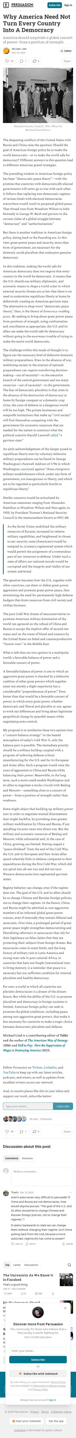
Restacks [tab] (27, 1158)
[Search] (69, 1265)
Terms (45, 1412)
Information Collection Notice (49, 1385)
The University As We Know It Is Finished (28, 1277)
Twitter (37, 1067)
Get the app (56, 1421)
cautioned (27, 469)
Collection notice (61, 1412)
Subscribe (55, 5)
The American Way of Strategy (48, 1040)
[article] (38, 1284)
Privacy (34, 1412)
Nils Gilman (18, 1289)
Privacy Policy (40, 1389)
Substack (19, 1430)
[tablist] (19, 1158)
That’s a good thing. (15, 1284)
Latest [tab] (17, 1265)
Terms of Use (58, 1382)
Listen (68, 50)
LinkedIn (50, 1067)
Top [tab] (7, 1265)
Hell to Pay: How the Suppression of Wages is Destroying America (34, 1048)
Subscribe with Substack (41, 1373)
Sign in (68, 5)
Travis (14, 1192)
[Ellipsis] (71, 1192)
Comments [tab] (11, 1158)
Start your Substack (28, 1421)
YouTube (9, 1072)
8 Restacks (46, 1119)
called (54, 435)
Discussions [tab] (31, 1265)
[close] (65, 1308)
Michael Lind (19, 49)
